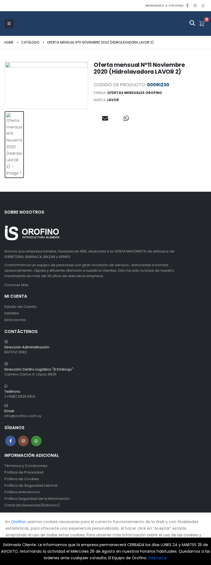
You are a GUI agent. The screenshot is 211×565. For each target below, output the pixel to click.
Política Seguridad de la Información (37, 498)
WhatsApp (203, 5)
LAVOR (113, 99)
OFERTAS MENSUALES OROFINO (134, 92)
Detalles (11, 313)
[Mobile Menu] (8, 23)
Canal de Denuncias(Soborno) (32, 505)
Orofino (18, 521)
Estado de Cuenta (20, 306)
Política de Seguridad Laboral (30, 485)
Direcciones (15, 319)
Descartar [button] (157, 558)
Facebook (10, 440)
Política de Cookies (21, 478)
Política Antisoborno (22, 492)
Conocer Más (16, 285)
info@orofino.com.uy (22, 415)
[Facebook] (187, 5)
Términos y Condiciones (26, 465)
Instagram (23, 440)
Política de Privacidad (23, 472)
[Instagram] (195, 5)
